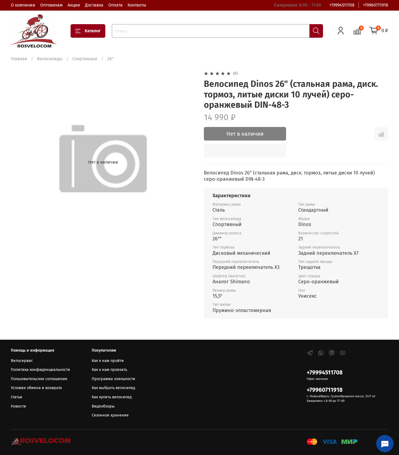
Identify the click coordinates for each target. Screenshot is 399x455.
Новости (18, 406)
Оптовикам (51, 5)
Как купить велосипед (112, 397)
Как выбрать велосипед (113, 388)
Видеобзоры (103, 406)
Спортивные (84, 58)
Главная (19, 58)
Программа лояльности (113, 379)
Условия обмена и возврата (36, 388)
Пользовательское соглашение (39, 379)
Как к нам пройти (108, 360)
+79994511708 (341, 5)
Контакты (137, 5)
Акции (74, 5)
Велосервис (22, 360)
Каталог (93, 30)
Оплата (115, 5)
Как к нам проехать (109, 369)
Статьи (16, 397)
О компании (23, 5)
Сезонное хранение (110, 415)
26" (110, 58)
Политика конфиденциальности (40, 369)
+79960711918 (375, 5)
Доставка (94, 5)
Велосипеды (49, 58)
